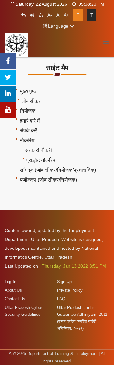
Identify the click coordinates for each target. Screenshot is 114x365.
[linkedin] (8, 94)
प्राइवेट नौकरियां (41, 160)
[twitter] (8, 77)
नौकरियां (27, 140)
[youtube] (8, 110)
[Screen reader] (30, 14)
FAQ (61, 298)
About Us (13, 290)
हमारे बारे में (30, 120)
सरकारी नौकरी (38, 150)
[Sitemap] (39, 14)
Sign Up (64, 281)
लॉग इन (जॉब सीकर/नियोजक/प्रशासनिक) (58, 170)
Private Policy (70, 290)
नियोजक (27, 111)
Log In (10, 281)
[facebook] (8, 61)
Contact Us (15, 298)
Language (58, 26)
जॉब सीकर (31, 101)
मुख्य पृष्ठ (28, 91)
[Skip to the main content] (22, 14)
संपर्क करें (28, 130)
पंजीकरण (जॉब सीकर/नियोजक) (48, 179)
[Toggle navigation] (106, 41)
